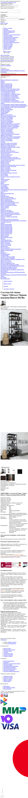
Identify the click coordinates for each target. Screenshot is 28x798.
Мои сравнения (7, 688)
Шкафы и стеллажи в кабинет (8, 203)
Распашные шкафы (5, 111)
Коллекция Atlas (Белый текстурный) (10, 264)
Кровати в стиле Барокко (7, 117)
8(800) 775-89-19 (12, 642)
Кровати (3, 82)
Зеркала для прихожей (6, 215)
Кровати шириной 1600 (6, 86)
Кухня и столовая (5, 171)
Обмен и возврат (7, 47)
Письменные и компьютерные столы (10, 90)
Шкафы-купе (4, 113)
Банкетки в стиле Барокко (7, 129)
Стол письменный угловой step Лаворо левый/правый (14, 105)
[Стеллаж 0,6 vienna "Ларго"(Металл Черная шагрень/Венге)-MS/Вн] (3, 473)
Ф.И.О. (2, 6)
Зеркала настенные (5, 242)
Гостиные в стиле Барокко (7, 121)
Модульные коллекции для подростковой (11, 158)
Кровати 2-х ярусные (6, 161)
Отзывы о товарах (7, 656)
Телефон (3, 5)
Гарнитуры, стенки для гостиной (9, 143)
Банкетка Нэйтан (5, 196)
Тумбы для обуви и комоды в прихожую (10, 214)
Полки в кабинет (5, 206)
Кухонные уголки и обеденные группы (10, 89)
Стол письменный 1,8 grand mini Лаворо (10, 94)
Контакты (5, 29)
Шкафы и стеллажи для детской (8, 166)
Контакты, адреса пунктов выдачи (11, 34)
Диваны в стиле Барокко (7, 131)
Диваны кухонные (5, 179)
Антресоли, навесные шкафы (8, 256)
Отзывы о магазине (8, 654)
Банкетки (3, 194)
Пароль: (3, 19)
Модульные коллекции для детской (9, 157)
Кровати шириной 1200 (6, 85)
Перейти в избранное (6, 65)
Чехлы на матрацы (5, 247)
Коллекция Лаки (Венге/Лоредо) (9, 268)
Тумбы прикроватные (6, 108)
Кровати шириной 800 (6, 87)
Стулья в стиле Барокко (6, 139)
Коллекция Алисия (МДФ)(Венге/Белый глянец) (12, 265)
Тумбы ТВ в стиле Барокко (7, 132)
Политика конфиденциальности (11, 42)
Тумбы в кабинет (5, 207)
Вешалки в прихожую (6, 210)
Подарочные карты (5, 278)
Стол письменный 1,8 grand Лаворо (9, 95)
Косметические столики (6, 241)
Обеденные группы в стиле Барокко (9, 125)
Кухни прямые (4, 174)
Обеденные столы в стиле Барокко (9, 127)
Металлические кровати (6, 237)
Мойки (2, 183)
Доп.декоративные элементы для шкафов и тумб (12, 259)
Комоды (3, 81)
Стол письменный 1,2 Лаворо (8, 92)
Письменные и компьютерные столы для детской (13, 165)
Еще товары (3, 277)
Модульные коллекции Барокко (8, 116)
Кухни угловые (4, 175)
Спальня (3, 218)
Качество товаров (7, 46)
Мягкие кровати (5, 236)
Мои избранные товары (9, 687)
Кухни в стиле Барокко (6, 120)
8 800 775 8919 (4, 23)
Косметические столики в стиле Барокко (10, 136)
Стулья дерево (4, 180)
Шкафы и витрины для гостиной (9, 144)
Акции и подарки (7, 28)
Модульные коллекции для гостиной (10, 152)
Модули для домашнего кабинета (9, 205)
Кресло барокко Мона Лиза (7, 193)
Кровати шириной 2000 (6, 232)
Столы (2, 178)
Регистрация (6, 55)
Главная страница (7, 281)
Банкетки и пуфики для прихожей (9, 216)
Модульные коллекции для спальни (9, 219)
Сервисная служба (7, 43)
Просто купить (7, 648)
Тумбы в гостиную (5, 153)
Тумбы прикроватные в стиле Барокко (10, 134)
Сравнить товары (5, 69)
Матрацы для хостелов (6, 262)
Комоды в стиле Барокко (7, 140)
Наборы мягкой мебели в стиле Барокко (10, 123)
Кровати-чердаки (5, 162)
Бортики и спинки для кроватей (8, 170)
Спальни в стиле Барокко (7, 118)
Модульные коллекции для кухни (9, 172)
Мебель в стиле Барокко (6, 114)
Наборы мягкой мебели (6, 200)
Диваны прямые (5, 188)
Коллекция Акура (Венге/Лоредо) (9, 267)
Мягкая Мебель (4, 187)
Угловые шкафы (4, 112)
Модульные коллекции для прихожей (10, 212)
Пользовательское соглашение (10, 37)
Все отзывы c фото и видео (7, 60)
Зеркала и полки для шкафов (8, 258)
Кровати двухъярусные (6, 83)
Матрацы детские (5, 163)
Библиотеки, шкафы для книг (8, 145)
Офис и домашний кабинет (7, 201)
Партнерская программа (9, 38)
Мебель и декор (7, 283)
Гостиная (3, 141)
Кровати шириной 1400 (6, 228)
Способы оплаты (7, 651)
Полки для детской (5, 167)
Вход (2, 55)
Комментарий (4, 12)
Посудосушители (5, 184)
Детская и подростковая (6, 154)
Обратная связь (4, 693)
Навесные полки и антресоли (8, 151)
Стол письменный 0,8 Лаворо (8, 91)
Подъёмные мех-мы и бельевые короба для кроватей (13, 220)
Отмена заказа (6, 48)
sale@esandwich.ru (11, 643)
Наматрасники (4, 246)
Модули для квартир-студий (7, 263)
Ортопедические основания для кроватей (11, 249)
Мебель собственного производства (9, 80)
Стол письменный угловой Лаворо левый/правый (13, 107)
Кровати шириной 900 (6, 225)
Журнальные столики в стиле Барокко (10, 126)
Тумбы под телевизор (6, 148)
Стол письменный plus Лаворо (8, 99)
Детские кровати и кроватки (8, 160)
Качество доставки (8, 45)
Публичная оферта (8, 36)
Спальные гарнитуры (6, 221)
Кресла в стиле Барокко (6, 130)
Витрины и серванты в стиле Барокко (10, 138)
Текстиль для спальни (6, 245)
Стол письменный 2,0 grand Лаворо (9, 96)
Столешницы (4, 185)
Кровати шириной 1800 (6, 231)
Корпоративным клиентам (9, 39)
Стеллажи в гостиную (6, 149)
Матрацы (3, 238)
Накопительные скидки (9, 30)
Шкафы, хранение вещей (7, 109)
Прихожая (3, 209)
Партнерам (6, 33)
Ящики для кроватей (6, 169)
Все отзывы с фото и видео (7, 57)
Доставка (5, 652)
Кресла (2, 192)
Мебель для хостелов (6, 260)
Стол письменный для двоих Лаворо (10, 100)
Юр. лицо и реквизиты (9, 41)
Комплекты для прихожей (7, 211)
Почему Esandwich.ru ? (9, 32)
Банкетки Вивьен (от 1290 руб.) (8, 198)
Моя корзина (6, 686)
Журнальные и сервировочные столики (10, 147)
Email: (2, 17)
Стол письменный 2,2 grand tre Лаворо (10, 98)
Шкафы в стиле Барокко (6, 135)
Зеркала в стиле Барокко (6, 122)
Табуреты (3, 181)
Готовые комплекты (5, 156)
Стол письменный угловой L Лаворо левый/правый (13, 104)
